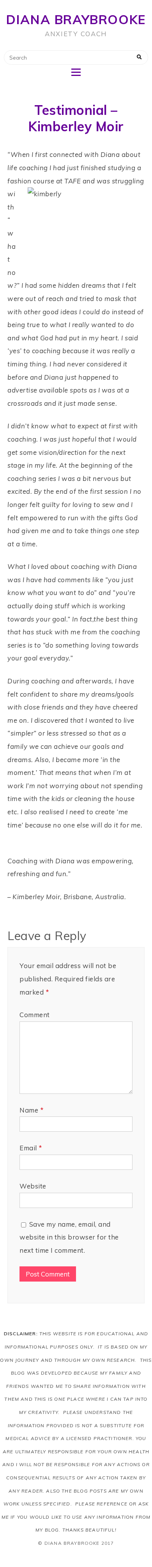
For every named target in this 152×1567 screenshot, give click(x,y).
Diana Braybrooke (76, 19)
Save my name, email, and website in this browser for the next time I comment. (69, 1237)
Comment (34, 1015)
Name (31, 1110)
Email (30, 1148)
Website (32, 1186)
